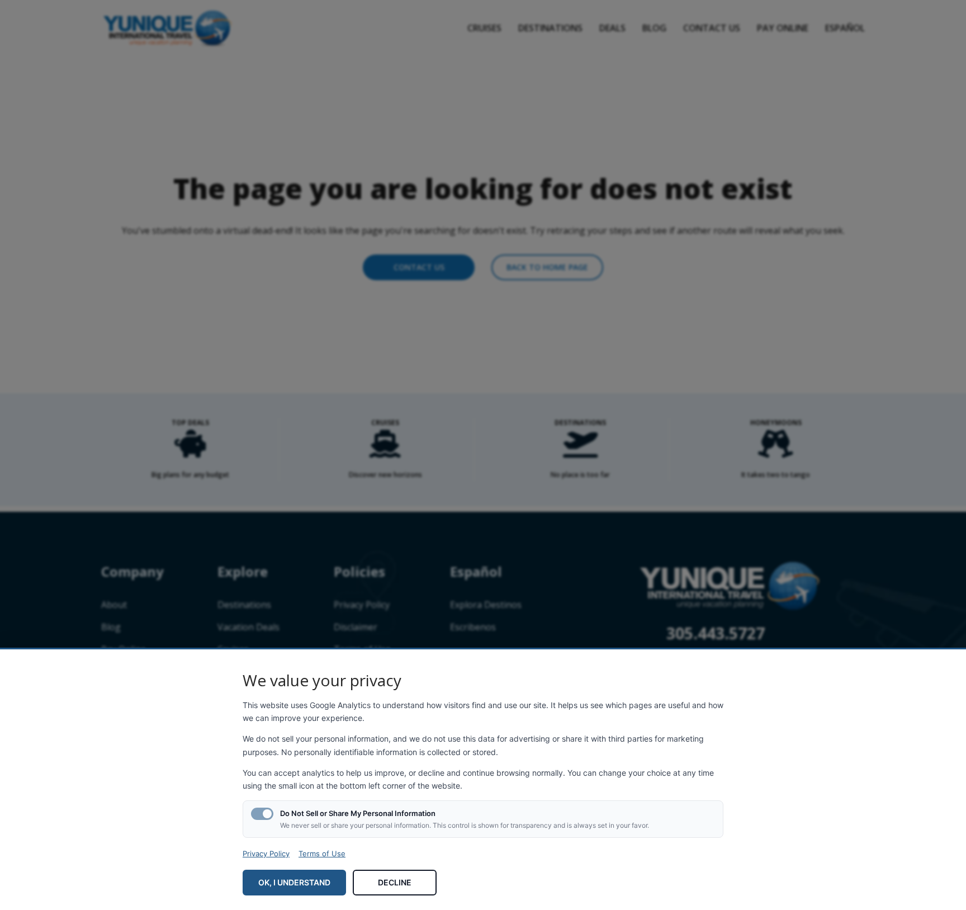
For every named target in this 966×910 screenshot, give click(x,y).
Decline (394, 882)
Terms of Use (322, 853)
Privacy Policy (266, 853)
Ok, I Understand (294, 882)
